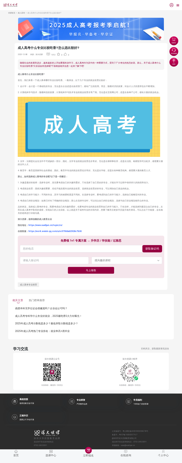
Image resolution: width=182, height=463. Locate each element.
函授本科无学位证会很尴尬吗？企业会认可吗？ (41, 308)
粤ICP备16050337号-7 (128, 435)
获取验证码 (152, 248)
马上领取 (91, 270)
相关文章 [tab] (17, 300)
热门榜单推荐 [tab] (37, 300)
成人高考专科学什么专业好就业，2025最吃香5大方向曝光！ (48, 316)
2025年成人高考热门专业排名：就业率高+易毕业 (42, 331)
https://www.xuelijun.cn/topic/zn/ (45, 225)
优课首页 (11, 13)
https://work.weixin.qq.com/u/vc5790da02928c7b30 (55, 231)
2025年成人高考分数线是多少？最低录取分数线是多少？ (46, 323)
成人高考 (21, 13)
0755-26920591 (140, 442)
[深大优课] (9, 5)
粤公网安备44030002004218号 (135, 431)
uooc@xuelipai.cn (128, 445)
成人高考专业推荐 (28, 284)
